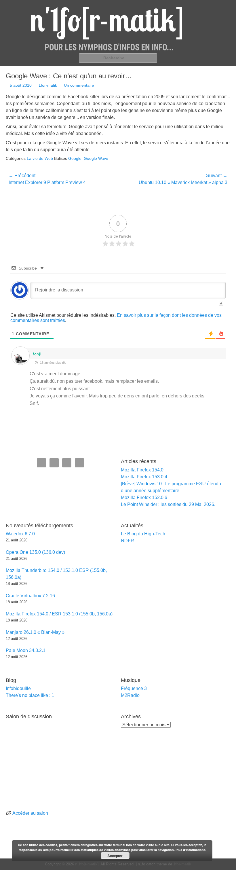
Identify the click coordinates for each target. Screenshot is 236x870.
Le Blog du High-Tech (143, 533)
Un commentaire (79, 85)
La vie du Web (40, 158)
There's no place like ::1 (30, 695)
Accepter (115, 855)
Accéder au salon (30, 813)
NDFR (127, 540)
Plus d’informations (190, 850)
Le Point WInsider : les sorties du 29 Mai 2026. (168, 504)
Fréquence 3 (134, 688)
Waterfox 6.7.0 (20, 533)
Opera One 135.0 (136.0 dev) (35, 552)
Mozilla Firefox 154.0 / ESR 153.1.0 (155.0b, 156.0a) (59, 613)
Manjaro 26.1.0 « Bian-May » (35, 632)
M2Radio (130, 695)
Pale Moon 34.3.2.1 (25, 650)
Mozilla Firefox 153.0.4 (144, 476)
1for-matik (48, 85)
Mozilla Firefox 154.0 (142, 469)
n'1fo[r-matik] (86, 864)
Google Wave (96, 158)
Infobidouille (18, 688)
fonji (37, 354)
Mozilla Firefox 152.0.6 (144, 497)
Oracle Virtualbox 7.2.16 (30, 595)
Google (74, 158)
